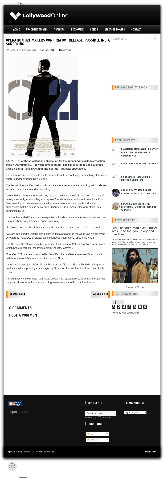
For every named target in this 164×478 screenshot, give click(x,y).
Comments (94, 439)
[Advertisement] (121, 14)
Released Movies (114, 29)
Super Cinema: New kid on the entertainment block (136, 178)
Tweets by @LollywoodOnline (125, 313)
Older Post (100, 294)
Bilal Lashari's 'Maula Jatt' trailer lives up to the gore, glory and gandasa (134, 231)
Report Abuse (18, 411)
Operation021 (48, 50)
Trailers (59, 29)
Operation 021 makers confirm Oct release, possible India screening (58, 42)
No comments (65, 50)
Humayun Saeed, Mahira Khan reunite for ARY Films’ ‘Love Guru (138, 192)
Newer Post (17, 294)
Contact (136, 29)
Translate (107, 417)
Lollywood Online (30, 452)
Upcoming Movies (37, 29)
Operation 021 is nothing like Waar (139, 163)
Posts (91, 434)
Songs (94, 29)
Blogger (140, 287)
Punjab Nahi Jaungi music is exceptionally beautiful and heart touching (139, 207)
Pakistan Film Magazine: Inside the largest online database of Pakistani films (139, 152)
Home (16, 29)
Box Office (77, 29)
